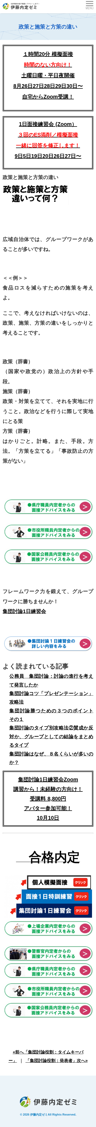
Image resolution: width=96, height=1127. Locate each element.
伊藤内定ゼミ (39, 1114)
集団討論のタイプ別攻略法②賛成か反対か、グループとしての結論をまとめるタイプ (51, 736)
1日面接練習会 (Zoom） (48, 134)
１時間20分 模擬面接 (48, 54)
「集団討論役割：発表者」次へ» (57, 1060)
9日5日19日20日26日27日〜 (48, 156)
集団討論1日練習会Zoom (48, 779)
